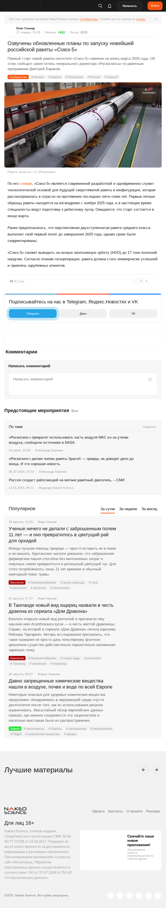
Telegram (32, 313)
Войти (155, 5)
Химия (15, 728)
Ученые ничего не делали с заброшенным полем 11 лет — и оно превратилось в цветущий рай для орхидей (62, 534)
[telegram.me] (148, 895)
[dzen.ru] (139, 895)
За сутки (108, 509)
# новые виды (70, 658)
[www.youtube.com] (129, 895)
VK (133, 313)
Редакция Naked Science (56, 487)
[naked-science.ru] (158, 895)
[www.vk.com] (120, 895)
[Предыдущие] (143, 770)
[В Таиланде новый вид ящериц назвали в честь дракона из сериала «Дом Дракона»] (139, 621)
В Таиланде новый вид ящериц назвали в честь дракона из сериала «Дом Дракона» (61, 608)
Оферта (98, 811)
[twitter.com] (110, 895)
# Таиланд (17, 663)
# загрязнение (76, 728)
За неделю (128, 509)
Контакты (115, 811)
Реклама (153, 811)
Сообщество (18, 77)
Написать (130, 6)
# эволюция (38, 663)
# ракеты (55, 77)
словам (25, 184)
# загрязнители (101, 728)
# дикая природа (72, 582)
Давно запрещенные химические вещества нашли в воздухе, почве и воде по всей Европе (60, 684)
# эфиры (70, 734)
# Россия (94, 77)
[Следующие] (156, 770)
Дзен (83, 313)
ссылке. (141, 19)
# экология (38, 588)
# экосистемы (60, 588)
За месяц (149, 509)
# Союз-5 (111, 77)
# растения (18, 588)
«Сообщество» (89, 19)
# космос (38, 77)
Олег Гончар (25, 28)
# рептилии (93, 658)
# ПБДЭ (15, 734)
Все (74, 411)
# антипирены (34, 728)
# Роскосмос (74, 77)
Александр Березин (49, 450)
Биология (17, 582)
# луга (93, 582)
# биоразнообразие (42, 582)
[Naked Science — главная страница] (26, 6)
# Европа (55, 728)
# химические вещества (42, 734)
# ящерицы (59, 663)
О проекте (134, 811)
